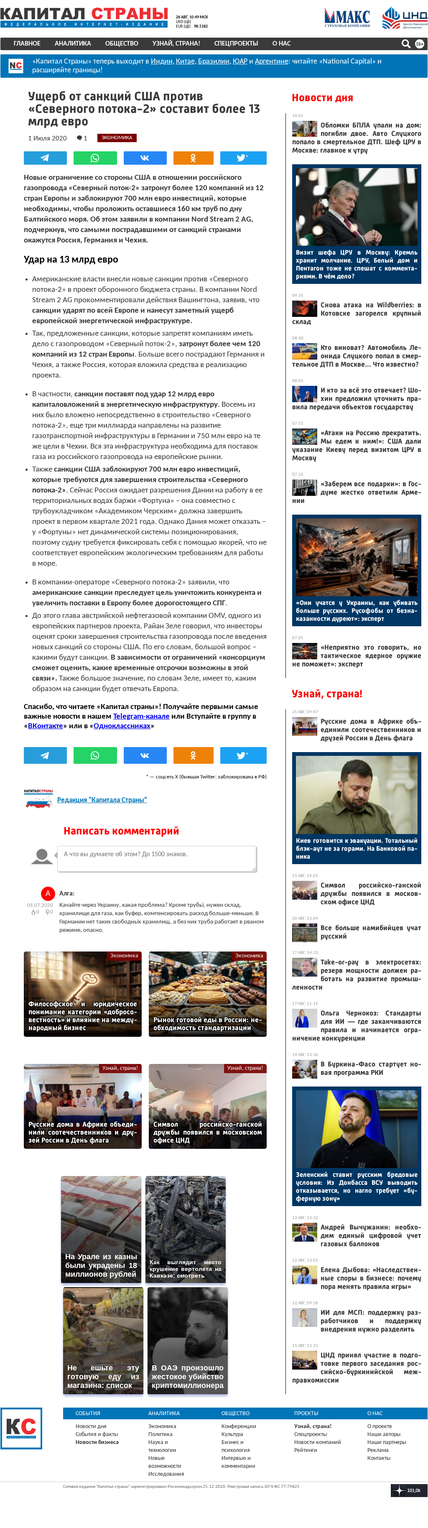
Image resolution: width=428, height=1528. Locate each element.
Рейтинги (305, 1450)
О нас (281, 44)
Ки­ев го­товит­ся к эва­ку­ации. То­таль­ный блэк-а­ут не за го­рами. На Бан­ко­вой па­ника (357, 848)
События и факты (97, 1434)
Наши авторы (383, 1434)
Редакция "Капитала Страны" (102, 800)
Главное (27, 44)
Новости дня (322, 97)
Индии (162, 61)
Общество (121, 44)
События (88, 1414)
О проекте (379, 1426)
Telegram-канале (141, 717)
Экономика (124, 956)
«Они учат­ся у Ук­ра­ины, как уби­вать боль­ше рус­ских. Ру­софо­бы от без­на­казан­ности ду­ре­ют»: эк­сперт (357, 610)
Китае (185, 61)
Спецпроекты (236, 44)
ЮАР (240, 61)
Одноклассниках (122, 726)
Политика (160, 1434)
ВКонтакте (45, 726)
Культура (232, 1434)
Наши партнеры (386, 1442)
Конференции (239, 1426)
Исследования (166, 1474)
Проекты (306, 1414)
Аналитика (73, 44)
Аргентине (271, 61)
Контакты (378, 1458)
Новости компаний (317, 1442)
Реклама (378, 1450)
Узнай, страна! (176, 44)
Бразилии (213, 61)
